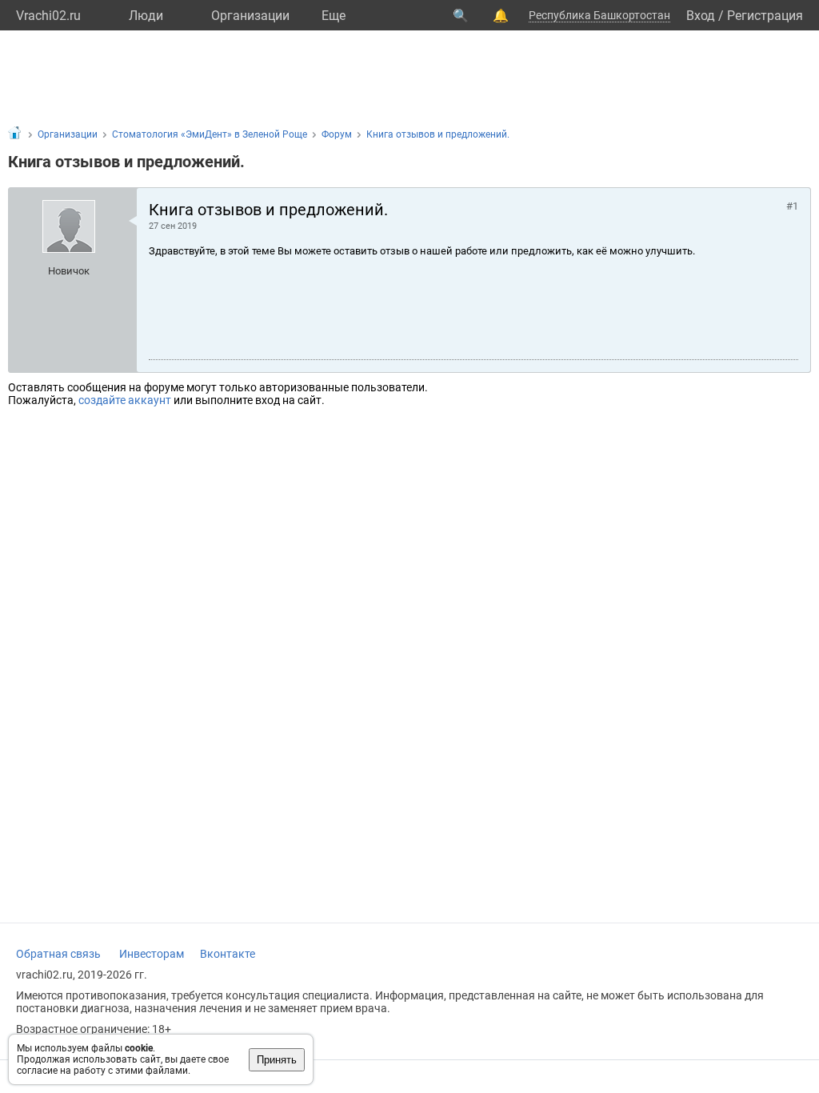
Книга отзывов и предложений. (437, 134)
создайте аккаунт (124, 400)
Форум (337, 134)
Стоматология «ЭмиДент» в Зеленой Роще (209, 134)
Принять (277, 1060)
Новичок (69, 271)
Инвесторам (151, 953)
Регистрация (765, 15)
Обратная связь (58, 953)
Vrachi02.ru (48, 15)
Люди (146, 15)
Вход (700, 15)
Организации (250, 15)
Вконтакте (227, 953)
